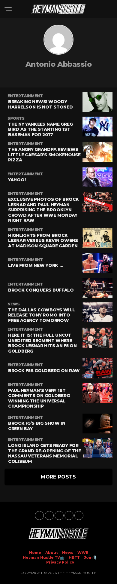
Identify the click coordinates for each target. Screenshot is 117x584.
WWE (82, 552)
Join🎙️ (90, 557)
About (51, 552)
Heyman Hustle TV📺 (43, 557)
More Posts (58, 477)
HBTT (74, 557)
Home (35, 552)
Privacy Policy (60, 562)
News (67, 552)
